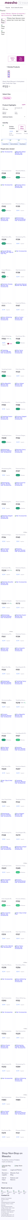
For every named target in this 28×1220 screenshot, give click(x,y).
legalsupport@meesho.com (7, 1214)
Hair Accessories (6, 15)
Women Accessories (18, 13)
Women (8, 13)
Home (3, 13)
